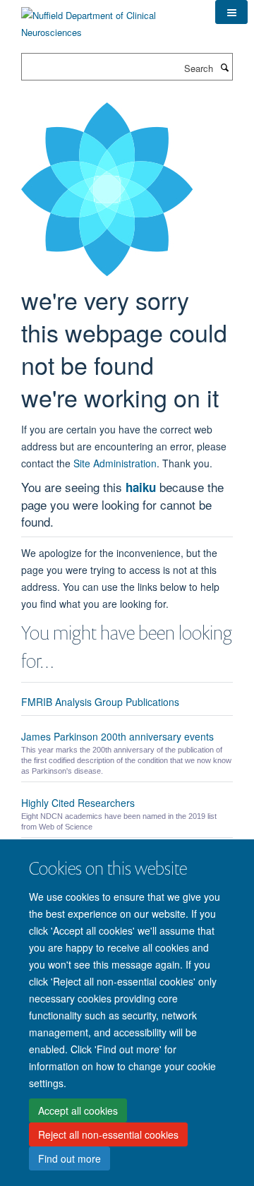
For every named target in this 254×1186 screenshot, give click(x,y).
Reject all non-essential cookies (108, 1134)
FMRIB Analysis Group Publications (100, 702)
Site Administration (115, 463)
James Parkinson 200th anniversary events (117, 736)
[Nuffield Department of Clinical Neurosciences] (107, 18)
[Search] (224, 67)
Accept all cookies (78, 1110)
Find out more (69, 1158)
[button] (231, 12)
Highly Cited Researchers (78, 803)
